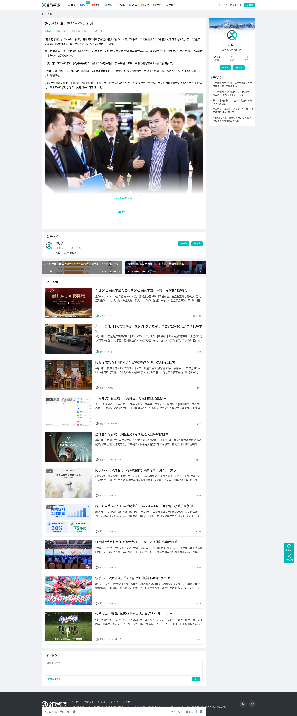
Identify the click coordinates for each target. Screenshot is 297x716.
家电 (110, 4)
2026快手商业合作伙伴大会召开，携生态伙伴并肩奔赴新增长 (137, 542)
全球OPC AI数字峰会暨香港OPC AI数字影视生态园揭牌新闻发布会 (141, 290)
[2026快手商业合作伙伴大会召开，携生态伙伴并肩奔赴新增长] (68, 554)
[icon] (243, 704)
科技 (85, 4)
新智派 (48, 31)
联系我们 (127, 701)
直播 (146, 4)
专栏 (158, 4)
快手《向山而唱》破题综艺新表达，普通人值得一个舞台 (134, 614)
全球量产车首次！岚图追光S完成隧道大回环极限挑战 (131, 434)
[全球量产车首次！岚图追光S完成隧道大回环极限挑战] (68, 447)
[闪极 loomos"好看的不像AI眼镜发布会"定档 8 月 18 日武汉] (68, 483)
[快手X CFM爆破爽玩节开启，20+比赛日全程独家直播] (68, 590)
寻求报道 (101, 701)
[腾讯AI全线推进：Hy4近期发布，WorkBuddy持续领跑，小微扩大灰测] (68, 518)
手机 (97, 4)
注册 (239, 5)
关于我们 (75, 701)
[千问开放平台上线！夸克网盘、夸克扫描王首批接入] (68, 411)
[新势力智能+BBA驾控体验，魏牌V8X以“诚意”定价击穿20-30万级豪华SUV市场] (68, 339)
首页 (73, 4)
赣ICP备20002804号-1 (124, 706)
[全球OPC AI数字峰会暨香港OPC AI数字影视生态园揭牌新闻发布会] (68, 303)
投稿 (251, 5)
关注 (185, 243)
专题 (171, 4)
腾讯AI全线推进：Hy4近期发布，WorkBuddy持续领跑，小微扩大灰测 (144, 506)
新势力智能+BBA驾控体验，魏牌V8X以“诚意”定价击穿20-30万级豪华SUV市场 (148, 329)
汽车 (134, 4)
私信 (198, 243)
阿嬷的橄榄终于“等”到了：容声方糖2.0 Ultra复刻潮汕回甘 (135, 362)
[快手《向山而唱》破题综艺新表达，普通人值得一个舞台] (68, 626)
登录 (232, 5)
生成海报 (52, 711)
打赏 (188, 711)
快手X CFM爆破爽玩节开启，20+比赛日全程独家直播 (132, 578)
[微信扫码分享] (62, 711)
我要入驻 (88, 701)
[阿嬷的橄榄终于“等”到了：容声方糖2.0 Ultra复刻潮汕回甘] (68, 375)
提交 (196, 679)
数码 (122, 4)
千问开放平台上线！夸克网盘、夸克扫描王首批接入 (130, 398)
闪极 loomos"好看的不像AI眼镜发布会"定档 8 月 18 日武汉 (135, 470)
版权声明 (114, 701)
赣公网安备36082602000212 (154, 706)
